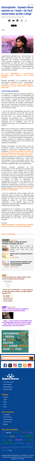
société (27, 446)
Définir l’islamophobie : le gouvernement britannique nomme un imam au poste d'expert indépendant (17, 225)
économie (23, 433)
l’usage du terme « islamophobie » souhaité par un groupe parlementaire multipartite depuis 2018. (17, 85)
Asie (3, 433)
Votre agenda (6, 414)
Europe (30, 432)
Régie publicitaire (7, 387)
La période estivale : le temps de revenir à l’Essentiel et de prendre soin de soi (14, 243)
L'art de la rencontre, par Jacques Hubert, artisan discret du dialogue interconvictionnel (16, 278)
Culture (5, 399)
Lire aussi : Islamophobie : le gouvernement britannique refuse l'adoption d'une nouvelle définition (17, 75)
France (5, 436)
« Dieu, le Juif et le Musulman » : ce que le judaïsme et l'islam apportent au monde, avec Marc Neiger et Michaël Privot (17, 291)
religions (16, 447)
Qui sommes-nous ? (8, 382)
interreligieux (20, 436)
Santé (4, 404)
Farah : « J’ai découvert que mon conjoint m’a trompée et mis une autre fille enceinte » (15, 309)
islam (29, 436)
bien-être (8, 433)
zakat (10, 450)
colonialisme (16, 433)
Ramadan (5, 424)
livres (10, 440)
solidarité (5, 450)
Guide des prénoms (8, 419)
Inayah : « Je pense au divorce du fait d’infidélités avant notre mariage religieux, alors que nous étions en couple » (17, 321)
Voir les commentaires (8, 234)
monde (19, 439)
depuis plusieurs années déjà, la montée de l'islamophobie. (17, 189)
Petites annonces (7, 417)
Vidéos (5, 406)
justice (4, 440)
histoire (12, 436)
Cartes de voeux (7, 422)
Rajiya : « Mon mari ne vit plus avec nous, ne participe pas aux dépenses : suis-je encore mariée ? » (16, 324)
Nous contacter (7, 384)
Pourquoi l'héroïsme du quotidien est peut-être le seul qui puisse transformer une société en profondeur (21, 263)
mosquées (29, 440)
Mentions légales (7, 389)
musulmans (7, 443)
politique (19, 442)
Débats (5, 402)
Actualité (5, 397)
